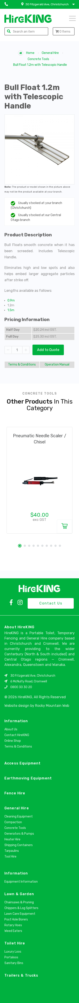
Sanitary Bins (13, 963)
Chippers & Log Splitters (21, 908)
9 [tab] (55, 546)
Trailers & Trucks (21, 975)
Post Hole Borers (16, 919)
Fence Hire (14, 793)
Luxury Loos (12, 951)
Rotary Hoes (13, 925)
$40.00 (40, 515)
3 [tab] (29, 546)
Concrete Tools (38, 59)
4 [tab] (33, 546)
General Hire (50, 53)
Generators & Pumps (19, 834)
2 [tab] (25, 546)
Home (29, 53)
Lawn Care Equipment (19, 914)
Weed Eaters (13, 931)
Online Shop (12, 741)
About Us (10, 729)
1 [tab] (20, 545)
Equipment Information (21, 882)
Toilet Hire (14, 943)
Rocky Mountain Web (52, 706)
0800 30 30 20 (21, 687)
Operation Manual (57, 364)
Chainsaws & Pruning (19, 902)
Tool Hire (10, 856)
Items (64, 31)
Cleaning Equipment (18, 816)
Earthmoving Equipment (28, 778)
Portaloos (11, 957)
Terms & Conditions (22, 364)
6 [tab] (42, 546)
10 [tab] (60, 546)
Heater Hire (12, 839)
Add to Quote (48, 350)
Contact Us (50, 603)
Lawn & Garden (19, 894)
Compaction (13, 822)
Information (16, 721)
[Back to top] (72, 995)
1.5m (10, 310)
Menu (67, 18)
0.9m (11, 300)
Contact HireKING (16, 735)
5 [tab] (38, 546)
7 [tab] (47, 546)
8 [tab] (51, 546)
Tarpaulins (11, 851)
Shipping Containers (18, 845)
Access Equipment (22, 763)
